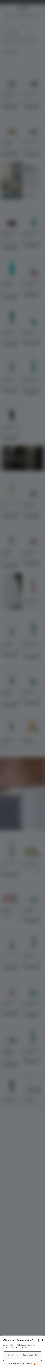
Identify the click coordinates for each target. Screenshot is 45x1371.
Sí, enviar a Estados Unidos (20, 1355)
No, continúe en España (20, 1363)
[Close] (40, 1340)
